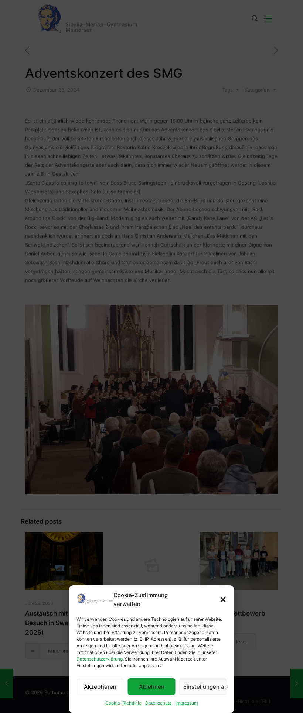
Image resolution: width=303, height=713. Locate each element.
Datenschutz (158, 703)
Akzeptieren (100, 686)
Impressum (187, 703)
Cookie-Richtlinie (123, 703)
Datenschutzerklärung (99, 659)
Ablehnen (151, 686)
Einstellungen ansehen (205, 686)
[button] (223, 599)
